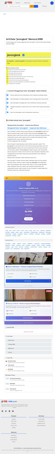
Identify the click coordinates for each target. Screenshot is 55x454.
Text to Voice (37, 2)
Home (4, 14)
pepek (12, 232)
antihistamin (17, 248)
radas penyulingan (45, 243)
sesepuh (48, 245)
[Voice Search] (32, 6)
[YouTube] (13, 411)
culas (6, 230)
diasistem (30, 243)
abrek (38, 245)
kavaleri (7, 248)
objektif (49, 234)
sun (38, 230)
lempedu (27, 247)
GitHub (13, 441)
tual (50, 247)
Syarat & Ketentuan (41, 425)
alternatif (37, 234)
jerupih (33, 245)
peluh (17, 232)
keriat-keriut (34, 247)
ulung (30, 230)
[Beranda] (8, 2)
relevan (26, 234)
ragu (12, 247)
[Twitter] (6, 411)
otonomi (21, 247)
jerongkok (8, 243)
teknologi (48, 232)
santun (19, 235)
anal (10, 230)
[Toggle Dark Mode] (52, 3)
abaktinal (7, 245)
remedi (40, 247)
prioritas (7, 232)
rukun (18, 230)
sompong (36, 243)
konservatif (8, 235)
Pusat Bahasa (14, 437)
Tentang (44, 6)
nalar (26, 230)
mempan (7, 247)
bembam (28, 245)
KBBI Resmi (13, 435)
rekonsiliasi (26, 232)
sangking (20, 234)
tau (11, 248)
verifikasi (31, 234)
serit (22, 248)
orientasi (42, 230)
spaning (18, 245)
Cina (16, 247)
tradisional (41, 232)
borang (14, 235)
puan (21, 232)
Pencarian (14, 423)
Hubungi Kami (41, 421)
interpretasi (8, 234)
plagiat (14, 234)
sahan (13, 243)
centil (14, 230)
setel (23, 245)
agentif (19, 243)
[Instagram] (9, 411)
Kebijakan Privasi (41, 423)
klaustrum (26, 248)
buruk (24, 243)
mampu (45, 247)
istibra (13, 245)
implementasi (34, 232)
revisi (34, 230)
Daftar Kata (27, 2)
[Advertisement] (27, 25)
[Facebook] (2, 411)
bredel (43, 245)
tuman (22, 230)
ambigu (43, 234)
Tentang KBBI (41, 419)
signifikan (48, 230)
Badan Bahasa (14, 439)
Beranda (18, 2)
